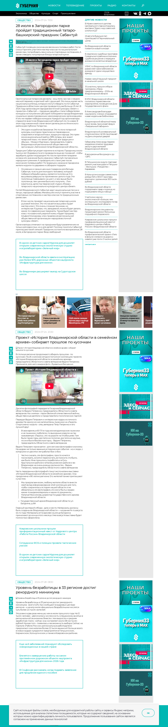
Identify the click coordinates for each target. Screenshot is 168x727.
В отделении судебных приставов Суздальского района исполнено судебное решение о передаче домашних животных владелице (101, 57)
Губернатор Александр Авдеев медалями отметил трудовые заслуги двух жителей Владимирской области (99, 145)
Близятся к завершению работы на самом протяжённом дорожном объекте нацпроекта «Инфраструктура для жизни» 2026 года (45, 658)
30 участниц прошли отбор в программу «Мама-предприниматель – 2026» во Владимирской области (99, 90)
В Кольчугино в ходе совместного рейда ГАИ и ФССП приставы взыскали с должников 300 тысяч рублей (101, 178)
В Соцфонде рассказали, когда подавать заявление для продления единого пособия (47, 671)
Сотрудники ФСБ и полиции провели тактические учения (47, 544)
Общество (34, 13)
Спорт (55, 13)
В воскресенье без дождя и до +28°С (99, 155)
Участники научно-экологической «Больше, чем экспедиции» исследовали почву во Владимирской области (101, 200)
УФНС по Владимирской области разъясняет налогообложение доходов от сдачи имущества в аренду (101, 70)
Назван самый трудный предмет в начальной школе (100, 80)
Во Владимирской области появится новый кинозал (98, 47)
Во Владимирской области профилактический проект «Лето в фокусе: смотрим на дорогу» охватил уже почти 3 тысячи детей (101, 235)
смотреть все (90, 244)
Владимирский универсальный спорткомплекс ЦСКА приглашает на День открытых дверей (101, 134)
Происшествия (68, 13)
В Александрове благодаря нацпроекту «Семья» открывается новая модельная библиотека (101, 113)
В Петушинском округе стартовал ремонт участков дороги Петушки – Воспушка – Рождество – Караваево (101, 165)
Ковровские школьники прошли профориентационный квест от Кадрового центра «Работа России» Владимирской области (101, 223)
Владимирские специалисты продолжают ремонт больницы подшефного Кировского (100, 211)
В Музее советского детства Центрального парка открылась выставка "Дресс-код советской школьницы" (100, 27)
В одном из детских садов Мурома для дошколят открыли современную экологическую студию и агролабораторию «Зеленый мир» (47, 246)
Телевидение (75, 5)
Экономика (21, 13)
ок (148, 713)
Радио (111, 5)
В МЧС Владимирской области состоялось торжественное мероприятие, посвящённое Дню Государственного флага (101, 102)
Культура (45, 13)
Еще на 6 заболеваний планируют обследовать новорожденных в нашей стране (45, 645)
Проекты (96, 5)
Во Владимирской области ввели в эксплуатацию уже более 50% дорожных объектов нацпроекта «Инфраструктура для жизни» (47, 260)
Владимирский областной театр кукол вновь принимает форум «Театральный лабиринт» (100, 124)
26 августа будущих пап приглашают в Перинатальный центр (99, 38)
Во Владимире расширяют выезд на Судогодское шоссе (47, 273)
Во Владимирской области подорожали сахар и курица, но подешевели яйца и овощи (100, 189)
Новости (54, 5)
